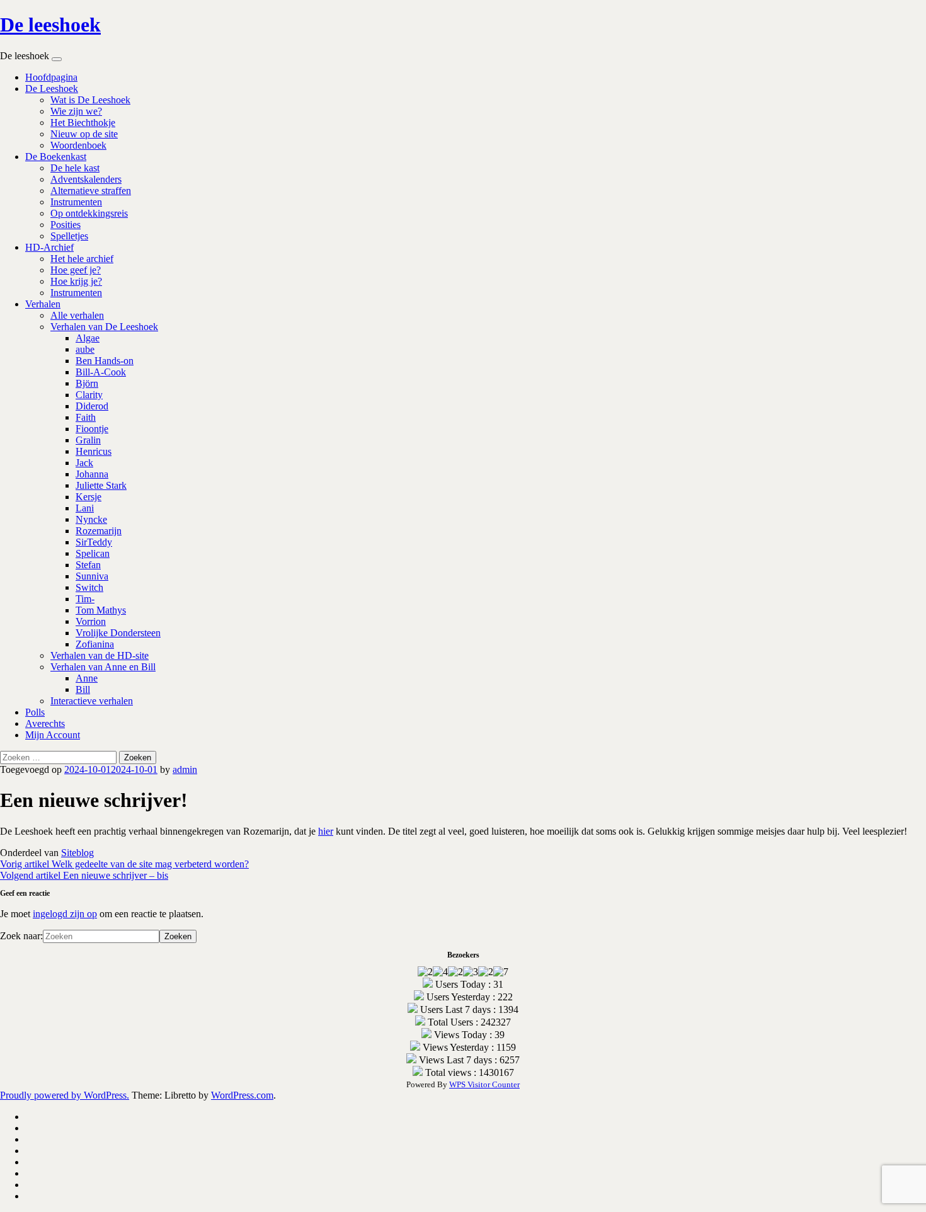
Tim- (85, 598)
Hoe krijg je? (76, 281)
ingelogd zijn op (65, 913)
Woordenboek (78, 145)
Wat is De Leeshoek (90, 99)
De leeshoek (50, 24)
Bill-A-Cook (101, 372)
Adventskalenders (86, 179)
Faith (86, 417)
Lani (85, 508)
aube (85, 349)
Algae (88, 338)
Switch (89, 587)
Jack (84, 462)
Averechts (45, 723)
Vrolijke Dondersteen (118, 632)
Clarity (89, 394)
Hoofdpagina (51, 77)
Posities (65, 224)
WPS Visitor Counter (484, 1084)
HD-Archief (49, 247)
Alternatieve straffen (90, 190)
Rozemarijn (99, 530)
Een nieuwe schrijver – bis (84, 875)
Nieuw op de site (84, 134)
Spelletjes (69, 236)
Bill (83, 689)
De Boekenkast (55, 156)
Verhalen (42, 304)
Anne (87, 678)
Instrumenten (76, 202)
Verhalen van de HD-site (99, 655)
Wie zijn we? (76, 111)
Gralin (88, 440)
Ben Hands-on (105, 360)
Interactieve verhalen (91, 700)
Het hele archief (81, 258)
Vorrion (91, 621)
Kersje (88, 496)
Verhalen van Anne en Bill (103, 666)
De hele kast (75, 168)
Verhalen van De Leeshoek (104, 326)
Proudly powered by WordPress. (64, 1095)
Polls (35, 712)
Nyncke (91, 519)
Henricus (93, 451)
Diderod (92, 406)
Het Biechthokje (82, 122)
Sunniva (92, 576)
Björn (87, 383)
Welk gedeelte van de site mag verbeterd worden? (124, 864)
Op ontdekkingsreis (89, 213)
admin (185, 769)
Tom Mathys (101, 610)
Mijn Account (52, 734)
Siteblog (77, 852)
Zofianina (95, 644)
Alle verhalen (77, 315)
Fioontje (92, 428)
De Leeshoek (51, 88)
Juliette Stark (101, 485)
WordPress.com (242, 1095)
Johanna (92, 474)
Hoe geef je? (75, 270)
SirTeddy (94, 542)
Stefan (88, 564)
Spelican (93, 553)
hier (325, 831)
